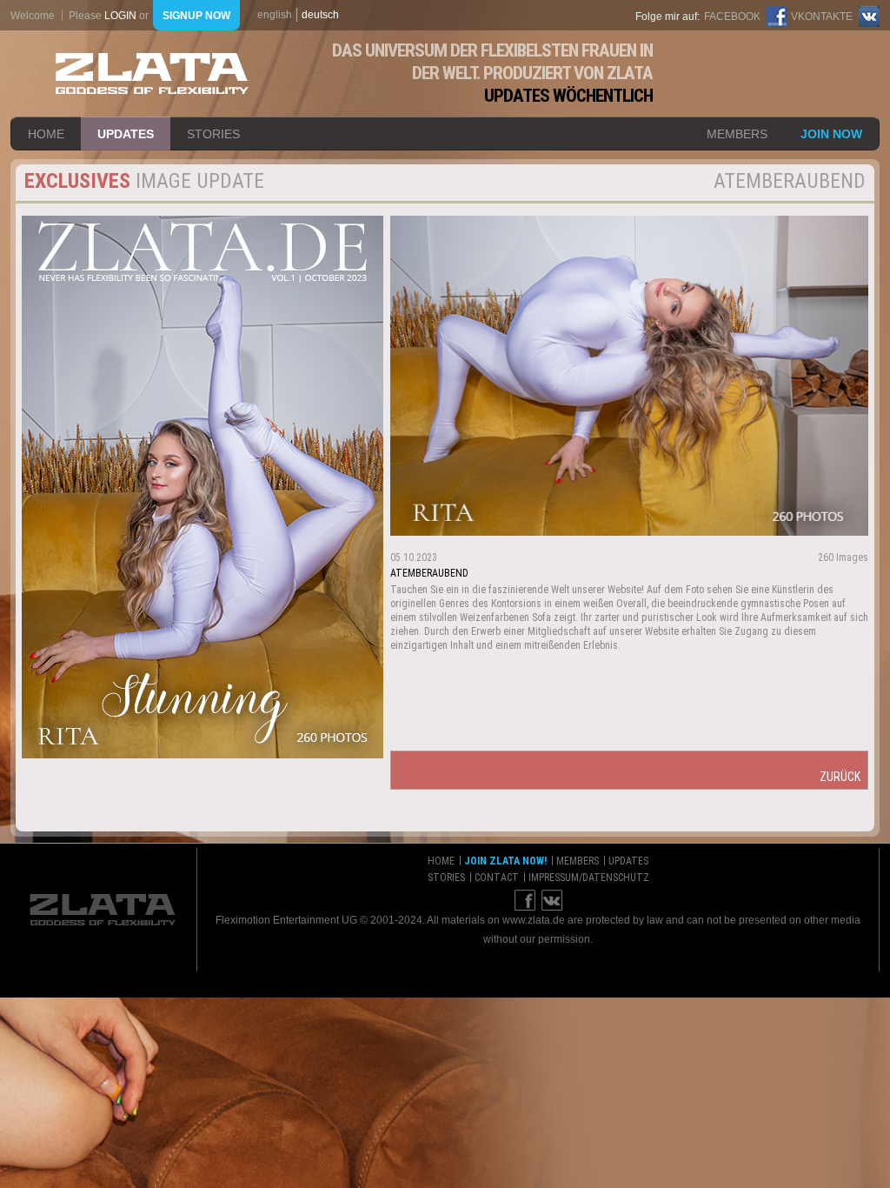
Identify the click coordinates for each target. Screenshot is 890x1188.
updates (125, 134)
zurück (840, 777)
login (120, 16)
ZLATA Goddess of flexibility (152, 73)
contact (497, 877)
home (46, 134)
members (737, 134)
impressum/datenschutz (588, 877)
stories (213, 134)
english (274, 15)
